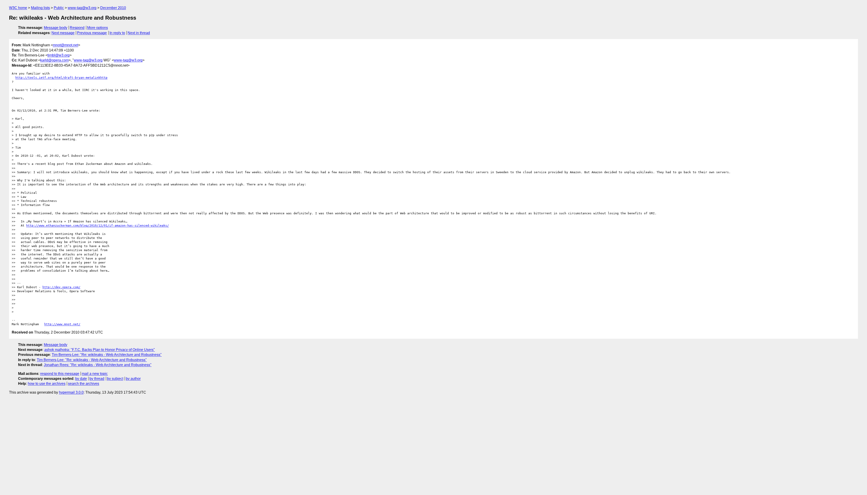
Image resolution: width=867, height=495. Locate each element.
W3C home (18, 8)
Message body (55, 28)
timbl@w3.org (58, 55)
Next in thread (139, 33)
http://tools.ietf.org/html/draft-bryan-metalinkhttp (61, 77)
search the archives (83, 383)
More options (97, 28)
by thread (96, 379)
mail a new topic (95, 374)
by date (81, 379)
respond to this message (59, 374)
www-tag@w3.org (82, 8)
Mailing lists (40, 8)
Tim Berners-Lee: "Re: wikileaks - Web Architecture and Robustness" (107, 355)
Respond (77, 28)
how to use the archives (46, 383)
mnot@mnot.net (65, 45)
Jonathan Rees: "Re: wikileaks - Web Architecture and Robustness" (97, 365)
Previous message (92, 33)
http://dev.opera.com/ (61, 287)
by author (133, 379)
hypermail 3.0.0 (71, 392)
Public (59, 8)
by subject (115, 379)
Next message (63, 33)
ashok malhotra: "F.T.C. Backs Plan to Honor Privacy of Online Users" (99, 350)
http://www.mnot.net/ (62, 324)
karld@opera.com (54, 60)
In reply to (117, 33)
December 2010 (113, 8)
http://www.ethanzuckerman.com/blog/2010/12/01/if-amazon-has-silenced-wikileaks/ (97, 225)
